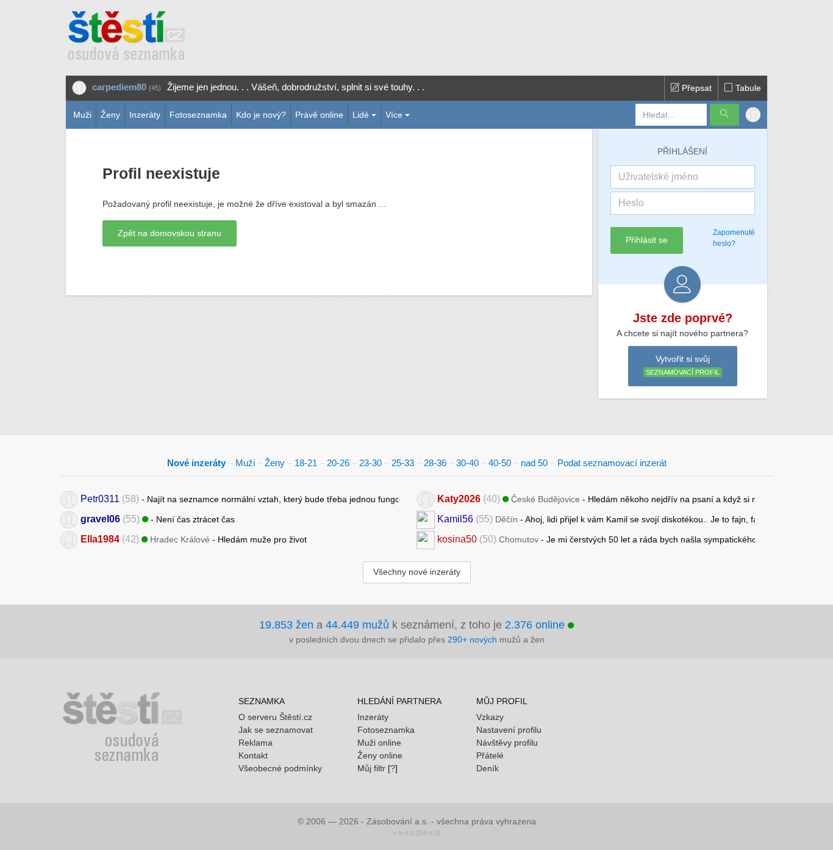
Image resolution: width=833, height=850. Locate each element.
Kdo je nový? (261, 115)
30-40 (467, 463)
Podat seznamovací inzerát (612, 463)
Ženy (110, 115)
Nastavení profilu (509, 730)
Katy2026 (459, 499)
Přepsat (695, 88)
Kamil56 (455, 519)
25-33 (402, 463)
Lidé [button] (360, 115)
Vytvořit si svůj (683, 365)
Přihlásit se (647, 240)
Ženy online (379, 755)
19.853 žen (286, 625)
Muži (82, 115)
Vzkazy (490, 717)
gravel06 (100, 519)
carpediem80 (119, 87)
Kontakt (253, 755)
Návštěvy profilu (507, 742)
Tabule (747, 88)
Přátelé (490, 755)
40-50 (499, 463)
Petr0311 (100, 499)
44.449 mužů (357, 625)
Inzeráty (144, 115)
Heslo (631, 203)
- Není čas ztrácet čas (157, 519)
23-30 (370, 463)
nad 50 (534, 463)
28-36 (435, 463)
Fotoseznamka (198, 115)
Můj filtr (371, 768)
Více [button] (393, 115)
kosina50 (457, 539)
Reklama (255, 742)
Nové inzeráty (196, 463)
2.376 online (536, 625)
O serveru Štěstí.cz (275, 717)
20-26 (338, 463)
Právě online (319, 115)
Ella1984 (100, 539)
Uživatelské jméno (658, 176)
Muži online (379, 742)
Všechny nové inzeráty (416, 572)
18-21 (306, 463)
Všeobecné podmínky (280, 768)
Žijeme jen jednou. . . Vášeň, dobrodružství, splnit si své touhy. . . (295, 87)
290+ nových (472, 639)
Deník (487, 768)
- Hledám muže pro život (193, 539)
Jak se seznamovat (275, 730)
